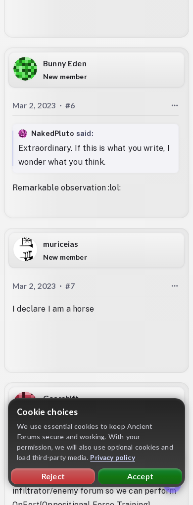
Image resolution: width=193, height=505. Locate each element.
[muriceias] (25, 249)
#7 (70, 285)
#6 (70, 105)
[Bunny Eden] (25, 69)
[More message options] (175, 105)
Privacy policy (112, 457)
